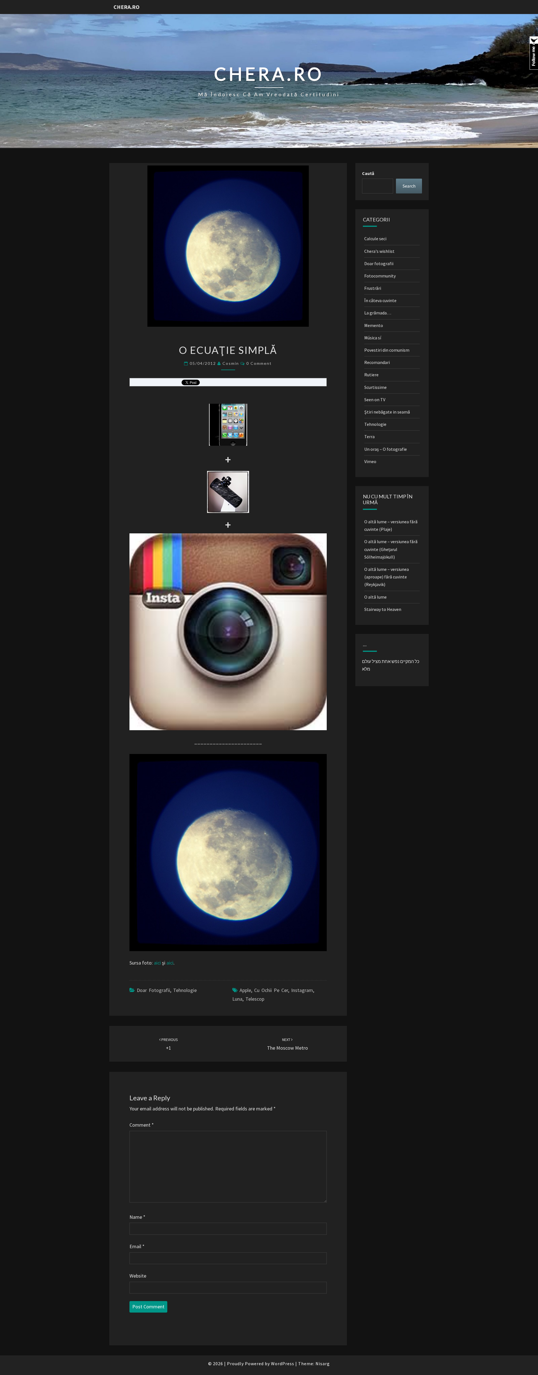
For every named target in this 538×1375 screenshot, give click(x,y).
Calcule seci (375, 238)
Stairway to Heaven (382, 609)
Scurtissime (375, 387)
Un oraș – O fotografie (385, 449)
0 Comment (259, 363)
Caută (368, 173)
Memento (373, 325)
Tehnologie (185, 990)
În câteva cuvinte (380, 300)
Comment (141, 1125)
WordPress (282, 1363)
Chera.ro (126, 6)
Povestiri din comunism (386, 350)
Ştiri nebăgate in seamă (387, 412)
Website (137, 1276)
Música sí (372, 337)
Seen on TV (374, 399)
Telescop (254, 999)
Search (409, 186)
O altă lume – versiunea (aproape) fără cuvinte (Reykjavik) (386, 576)
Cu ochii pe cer (271, 990)
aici (157, 963)
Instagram (302, 990)
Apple (245, 990)
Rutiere (371, 374)
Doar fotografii (153, 990)
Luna (237, 999)
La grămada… (377, 313)
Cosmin (230, 363)
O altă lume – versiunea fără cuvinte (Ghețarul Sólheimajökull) (391, 549)
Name (137, 1217)
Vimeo (370, 461)
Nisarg (323, 1363)
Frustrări (372, 288)
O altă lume (375, 597)
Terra (369, 436)
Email (137, 1246)
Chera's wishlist (379, 251)
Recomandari (377, 362)
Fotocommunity (380, 276)
